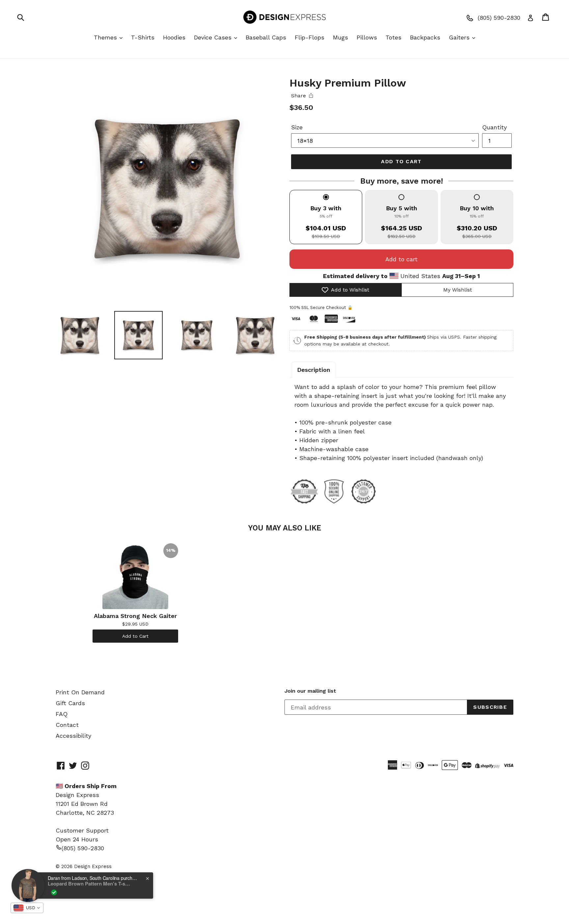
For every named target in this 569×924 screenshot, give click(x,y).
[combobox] (27, 908)
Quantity (494, 127)
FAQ (62, 713)
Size (297, 127)
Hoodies (174, 37)
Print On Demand (80, 692)
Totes (393, 37)
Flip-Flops (309, 37)
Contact (67, 724)
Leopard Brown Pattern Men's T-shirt (89, 883)
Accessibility (73, 735)
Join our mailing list (310, 691)
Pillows (367, 37)
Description (313, 369)
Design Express (93, 866)
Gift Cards (70, 703)
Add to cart (401, 259)
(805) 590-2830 (83, 848)
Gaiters (460, 37)
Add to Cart (135, 636)
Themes (106, 37)
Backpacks (425, 37)
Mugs (340, 37)
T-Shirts (142, 37)
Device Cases (213, 37)
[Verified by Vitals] (54, 892)
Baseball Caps (266, 37)
